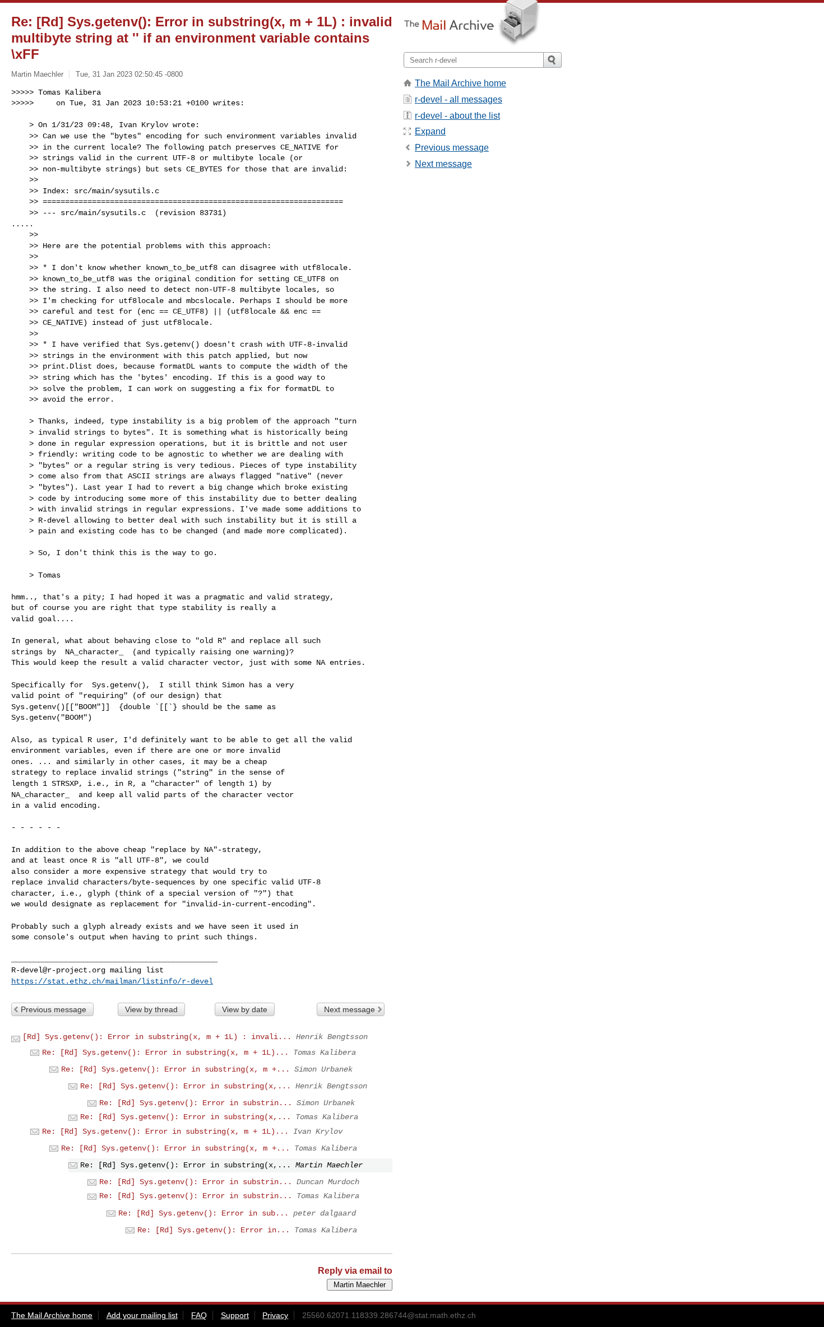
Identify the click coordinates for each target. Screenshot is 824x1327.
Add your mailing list (142, 1315)
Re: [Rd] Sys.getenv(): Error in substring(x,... (185, 1086)
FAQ (199, 1315)
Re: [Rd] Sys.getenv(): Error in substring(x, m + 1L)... (165, 1052)
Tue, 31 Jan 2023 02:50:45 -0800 (129, 74)
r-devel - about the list (457, 115)
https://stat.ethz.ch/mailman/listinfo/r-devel (112, 981)
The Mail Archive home (460, 83)
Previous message (53, 1009)
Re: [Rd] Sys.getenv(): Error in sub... (203, 1213)
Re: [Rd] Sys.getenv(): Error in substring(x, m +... (175, 1069)
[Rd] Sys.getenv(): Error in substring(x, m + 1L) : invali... (156, 1036)
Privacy (275, 1315)
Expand (430, 131)
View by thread (151, 1009)
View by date (244, 1009)
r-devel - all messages (458, 99)
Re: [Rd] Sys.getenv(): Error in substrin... (195, 1102)
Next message (349, 1009)
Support (235, 1315)
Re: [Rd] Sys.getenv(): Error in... (213, 1230)
